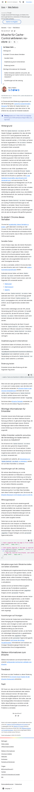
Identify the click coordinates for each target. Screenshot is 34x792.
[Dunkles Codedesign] (28, 375)
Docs (3, 7)
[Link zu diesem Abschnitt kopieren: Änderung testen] (15, 364)
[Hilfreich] (12, 31)
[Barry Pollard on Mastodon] (14, 90)
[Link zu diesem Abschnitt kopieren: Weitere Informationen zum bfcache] (10, 655)
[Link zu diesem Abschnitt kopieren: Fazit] (7, 684)
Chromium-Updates (6, 754)
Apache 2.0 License (19, 726)
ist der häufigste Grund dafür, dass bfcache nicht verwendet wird (15, 178)
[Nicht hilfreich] (14, 31)
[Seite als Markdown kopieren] (14, 42)
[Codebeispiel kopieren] (31, 375)
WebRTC (7, 290)
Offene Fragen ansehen (7, 746)
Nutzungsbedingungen (7, 784)
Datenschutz (18, 784)
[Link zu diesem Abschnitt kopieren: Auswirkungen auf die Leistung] (26, 469)
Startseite (3, 27)
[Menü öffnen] (2, 2)
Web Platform (13, 7)
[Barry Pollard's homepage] (18, 90)
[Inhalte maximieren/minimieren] (15, 48)
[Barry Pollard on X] (9, 90)
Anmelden (29, 2)
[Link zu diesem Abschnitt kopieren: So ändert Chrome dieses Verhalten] (11, 220)
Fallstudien (4, 756)
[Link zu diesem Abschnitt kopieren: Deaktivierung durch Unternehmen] (29, 341)
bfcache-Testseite (17, 401)
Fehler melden (5, 744)
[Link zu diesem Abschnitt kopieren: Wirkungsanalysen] (16, 500)
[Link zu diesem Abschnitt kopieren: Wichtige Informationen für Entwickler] (12, 411)
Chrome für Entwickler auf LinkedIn (10, 774)
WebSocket (8, 284)
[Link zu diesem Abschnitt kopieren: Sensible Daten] (14, 241)
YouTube (3, 772)
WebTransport (9, 287)
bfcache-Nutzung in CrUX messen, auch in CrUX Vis (16, 495)
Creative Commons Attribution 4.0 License (17, 724)
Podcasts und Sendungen (8, 762)
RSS (2, 777)
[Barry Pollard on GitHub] (11, 90)
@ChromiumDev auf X (7, 769)
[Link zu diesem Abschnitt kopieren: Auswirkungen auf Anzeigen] (24, 616)
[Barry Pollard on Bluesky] (16, 90)
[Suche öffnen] (20, 2)
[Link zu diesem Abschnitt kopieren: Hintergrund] (13, 126)
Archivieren (4, 759)
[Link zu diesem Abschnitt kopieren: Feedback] (11, 670)
